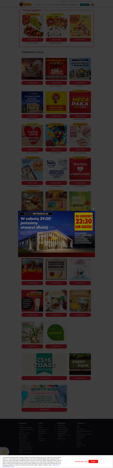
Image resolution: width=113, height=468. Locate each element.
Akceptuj (93, 461)
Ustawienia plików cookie (81, 461)
